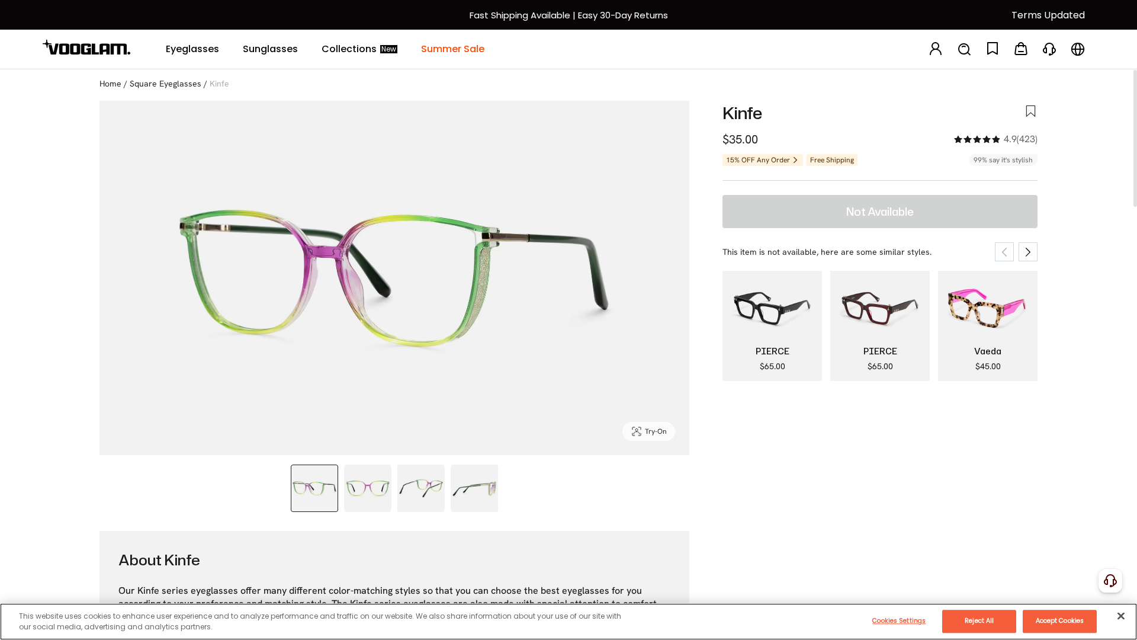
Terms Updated (1048, 15)
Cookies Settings (899, 620)
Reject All (979, 620)
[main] (568, 621)
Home (110, 83)
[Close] (1121, 616)
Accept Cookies (1060, 620)
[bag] (1020, 49)
